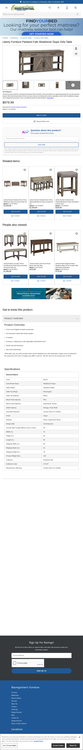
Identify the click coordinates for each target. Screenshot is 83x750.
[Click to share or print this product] (76, 48)
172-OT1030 (12, 109)
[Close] (79, 737)
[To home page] (22, 7)
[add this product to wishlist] (76, 54)
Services (14, 701)
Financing (14, 709)
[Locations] (58, 7)
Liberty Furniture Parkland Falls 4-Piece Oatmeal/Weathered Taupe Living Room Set (41, 202)
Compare (17, 216)
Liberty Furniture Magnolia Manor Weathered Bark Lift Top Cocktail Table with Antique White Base (66, 265)
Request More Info (42, 121)
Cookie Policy (38, 741)
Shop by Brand (16, 698)
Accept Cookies (58, 745)
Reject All (73, 745)
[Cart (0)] (75, 7)
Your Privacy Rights (9, 745)
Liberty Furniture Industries (19, 107)
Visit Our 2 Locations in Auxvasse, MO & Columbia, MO (43, 2)
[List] (49, 7)
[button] (6, 7)
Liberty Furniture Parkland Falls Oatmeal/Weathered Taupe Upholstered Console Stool (67, 202)
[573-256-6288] (67, 7)
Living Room (14, 38)
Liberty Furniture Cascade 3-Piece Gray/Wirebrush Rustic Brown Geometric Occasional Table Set (15, 265)
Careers (14, 707)
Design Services (16, 712)
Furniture (5, 38)
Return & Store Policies (18, 723)
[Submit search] (77, 14)
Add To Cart (41, 115)
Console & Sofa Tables (41, 38)
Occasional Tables (26, 38)
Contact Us (15, 718)
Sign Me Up (41, 671)
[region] (41, 742)
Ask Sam (41, 145)
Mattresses (15, 695)
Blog (12, 715)
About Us (14, 704)
